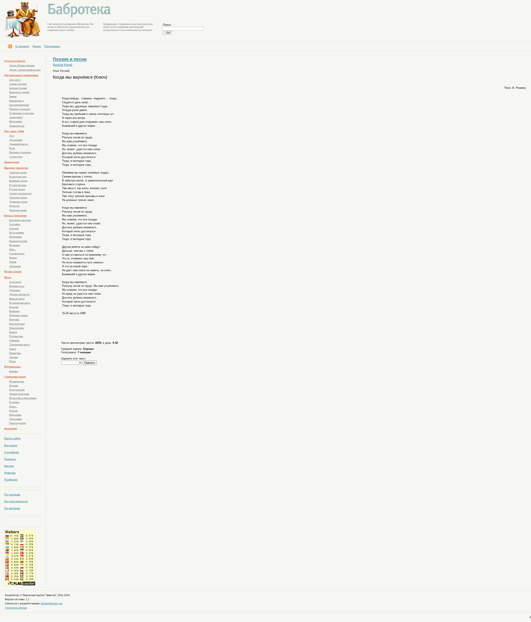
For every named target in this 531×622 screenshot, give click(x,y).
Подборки (10, 479)
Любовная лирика (18, 315)
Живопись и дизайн (19, 92)
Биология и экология (20, 220)
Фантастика (15, 353)
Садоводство (16, 157)
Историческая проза (19, 303)
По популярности (16, 501)
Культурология (17, 390)
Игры (12, 148)
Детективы (14, 290)
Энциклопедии (16, 126)
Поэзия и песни (12, 271)
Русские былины (17, 185)
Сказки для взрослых (20, 193)
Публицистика (12, 367)
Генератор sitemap (16, 608)
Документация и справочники (21, 75)
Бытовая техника (18, 88)
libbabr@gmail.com (52, 603)
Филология (10, 428)
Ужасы (12, 349)
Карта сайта (12, 438)
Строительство (16, 253)
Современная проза (19, 344)
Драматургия (11, 162)
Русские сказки (17, 189)
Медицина (14, 245)
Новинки (10, 472)
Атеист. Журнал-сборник (22, 65)
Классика (14, 307)
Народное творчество (16, 168)
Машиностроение (18, 241)
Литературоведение (19, 394)
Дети (11, 136)
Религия (13, 410)
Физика (13, 257)
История (13, 385)
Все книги (10, 445)
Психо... (13, 406)
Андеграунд (15, 282)
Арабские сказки (18, 172)
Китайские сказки (18, 181)
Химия (12, 262)
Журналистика (16, 381)
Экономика (15, 266)
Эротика (13, 357)
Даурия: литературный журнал (25, 70)
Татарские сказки (18, 197)
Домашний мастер (18, 144)
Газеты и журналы (14, 61)
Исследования (16, 232)
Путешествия (16, 336)
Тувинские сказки (18, 201)
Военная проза (16, 286)
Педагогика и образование (23, 398)
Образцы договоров (19, 109)
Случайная (11, 452)
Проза (7, 277)
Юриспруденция (17, 423)
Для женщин (15, 140)
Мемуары (14, 319)
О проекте (22, 46)
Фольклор (14, 206)
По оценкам (12, 494)
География (14, 224)
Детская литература (19, 294)
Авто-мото (15, 80)
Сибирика (14, 340)
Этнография (15, 419)
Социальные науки (15, 376)
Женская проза (16, 299)
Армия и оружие (18, 84)
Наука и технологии (15, 215)
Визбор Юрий (62, 65)
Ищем (37, 46)
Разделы (10, 459)
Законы (13, 96)
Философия (15, 415)
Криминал (14, 311)
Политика (14, 402)
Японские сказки (18, 210)
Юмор (12, 361)
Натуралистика (17, 324)
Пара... (12, 249)
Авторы (9, 466)
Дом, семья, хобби (14, 131)
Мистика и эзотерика (20, 152)
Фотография (15, 121)
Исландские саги (17, 176)
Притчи (13, 332)
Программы (52, 46)
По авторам (12, 508)
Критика (13, 371)
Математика (15, 237)
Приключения (16, 328)
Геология (14, 228)
